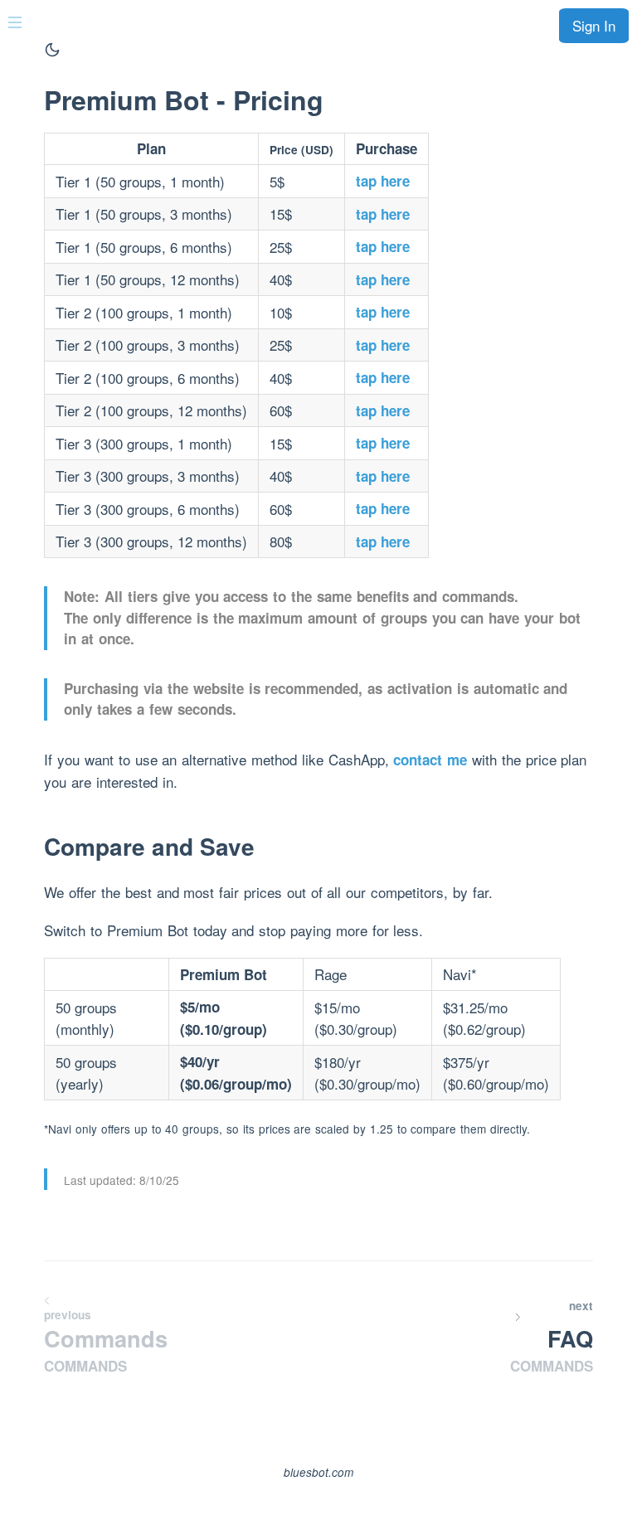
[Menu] (19, 20)
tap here (383, 181)
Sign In (593, 25)
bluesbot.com (318, 1472)
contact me (430, 760)
